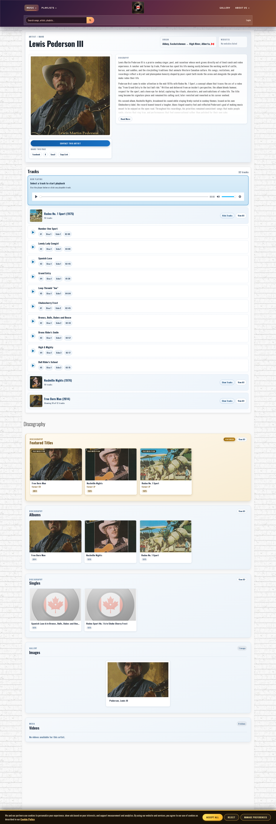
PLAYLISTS (48, 8)
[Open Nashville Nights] (36, 382)
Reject (231, 817)
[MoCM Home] (138, 8)
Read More (125, 119)
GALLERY (225, 8)
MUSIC (31, 8)
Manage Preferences (255, 817)
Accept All (212, 817)
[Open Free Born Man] (36, 401)
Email (53, 154)
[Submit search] (90, 20)
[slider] (124, 196)
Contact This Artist (70, 143)
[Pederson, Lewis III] (138, 679)
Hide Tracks (227, 215)
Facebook (36, 154)
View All (241, 215)
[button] (29, 472)
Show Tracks (227, 382)
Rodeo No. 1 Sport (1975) (59, 214)
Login (248, 20)
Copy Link (64, 154)
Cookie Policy (27, 819)
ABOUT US (241, 8)
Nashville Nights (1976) (58, 380)
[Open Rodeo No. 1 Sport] (36, 215)
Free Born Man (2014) (57, 399)
